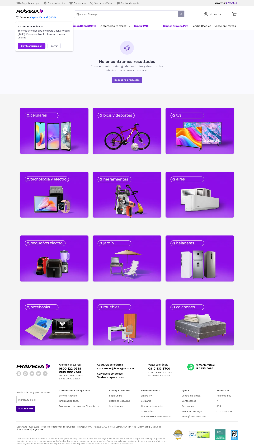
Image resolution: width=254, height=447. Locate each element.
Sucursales (188, 406)
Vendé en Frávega (192, 411)
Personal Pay (224, 395)
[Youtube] (32, 373)
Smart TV (146, 395)
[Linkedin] (45, 373)
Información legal (69, 400)
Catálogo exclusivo (119, 400)
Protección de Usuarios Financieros (79, 406)
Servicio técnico (68, 395)
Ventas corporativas (110, 377)
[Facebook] (18, 373)
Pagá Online (115, 395)
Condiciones (116, 406)
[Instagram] (25, 373)
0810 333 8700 (159, 368)
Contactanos (189, 400)
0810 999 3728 (70, 371)
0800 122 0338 (70, 368)
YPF (219, 400)
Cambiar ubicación (31, 45)
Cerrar (54, 45)
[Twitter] (38, 373)
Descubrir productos (127, 79)
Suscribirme (25, 408)
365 (219, 406)
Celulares (146, 400)
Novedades (147, 411)
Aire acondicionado (151, 406)
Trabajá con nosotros (194, 416)
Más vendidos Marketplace (156, 416)
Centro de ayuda (191, 395)
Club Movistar (224, 411)
